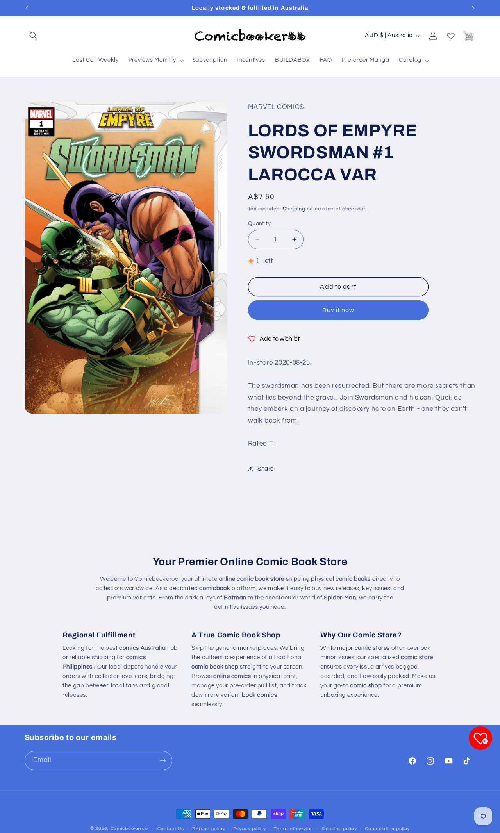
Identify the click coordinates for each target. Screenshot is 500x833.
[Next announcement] (473, 8)
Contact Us (170, 829)
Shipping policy (339, 829)
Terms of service (293, 829)
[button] (34, 36)
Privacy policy (249, 829)
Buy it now (338, 310)
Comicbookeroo (129, 828)
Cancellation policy (387, 829)
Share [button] (265, 469)
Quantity (259, 223)
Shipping (294, 208)
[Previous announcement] (27, 8)
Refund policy (208, 829)
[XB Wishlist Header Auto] (450, 34)
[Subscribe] (162, 760)
